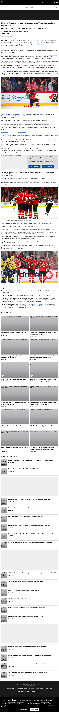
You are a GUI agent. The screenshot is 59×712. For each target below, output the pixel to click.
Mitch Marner (40, 44)
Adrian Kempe (4, 132)
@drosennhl (12, 31)
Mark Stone (25, 114)
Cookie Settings (45, 702)
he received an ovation (41, 40)
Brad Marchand (15, 114)
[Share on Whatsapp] (2, 36)
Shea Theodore (22, 304)
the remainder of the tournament (36, 304)
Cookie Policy (20, 702)
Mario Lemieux (12, 40)
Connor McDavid (53, 55)
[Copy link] (11, 36)
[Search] (7, 2)
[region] (29, 704)
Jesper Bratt (52, 290)
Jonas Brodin (4, 135)
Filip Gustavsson (45, 135)
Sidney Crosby (23, 42)
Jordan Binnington (41, 114)
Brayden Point (47, 223)
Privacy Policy (11, 702)
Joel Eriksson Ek (22, 132)
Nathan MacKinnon (6, 114)
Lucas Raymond (27, 135)
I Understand (34, 709)
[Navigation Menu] (57, 2)
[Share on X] (5, 36)
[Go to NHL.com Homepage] (2, 2)
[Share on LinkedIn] (8, 36)
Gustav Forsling (28, 226)
